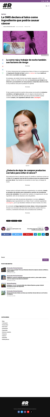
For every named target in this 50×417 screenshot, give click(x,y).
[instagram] (45, 1)
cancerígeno (37, 97)
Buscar (3, 257)
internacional (14, 220)
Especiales (4, 330)
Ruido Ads (4, 337)
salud (20, 220)
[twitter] (43, 1)
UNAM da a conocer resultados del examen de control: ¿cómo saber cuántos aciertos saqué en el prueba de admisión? (26, 278)
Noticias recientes (6, 332)
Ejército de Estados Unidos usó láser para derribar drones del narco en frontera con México (27, 293)
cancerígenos (9, 202)
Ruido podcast (5, 339)
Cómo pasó (5, 323)
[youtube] (47, 1)
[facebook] (19, 412)
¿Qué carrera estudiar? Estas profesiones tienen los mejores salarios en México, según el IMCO (27, 270)
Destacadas (5, 324)
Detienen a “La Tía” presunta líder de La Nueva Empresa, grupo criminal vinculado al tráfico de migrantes (25, 286)
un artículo (32, 73)
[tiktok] (31, 412)
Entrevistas (5, 328)
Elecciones (4, 326)
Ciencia (8, 220)
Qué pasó (4, 333)
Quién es (4, 335)
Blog (3, 321)
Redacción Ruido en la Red (9, 26)
